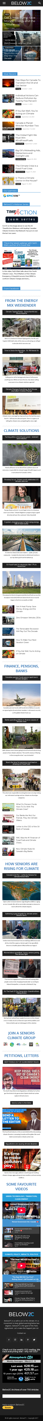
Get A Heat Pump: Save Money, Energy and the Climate (26, 609)
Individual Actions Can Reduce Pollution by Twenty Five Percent (27, 98)
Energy (18, 89)
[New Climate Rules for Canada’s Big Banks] (8, 852)
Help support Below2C (13, 1405)
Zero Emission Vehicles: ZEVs (28, 618)
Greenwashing (20, 159)
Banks (5, 821)
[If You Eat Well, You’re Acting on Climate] (8, 114)
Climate (18, 104)
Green (7, 14)
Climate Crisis (20, 172)
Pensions (6, 810)
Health (18, 184)
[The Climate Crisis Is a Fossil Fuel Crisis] (8, 169)
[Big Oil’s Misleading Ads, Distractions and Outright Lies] (8, 153)
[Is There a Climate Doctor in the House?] (8, 181)
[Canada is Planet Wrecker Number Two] (8, 126)
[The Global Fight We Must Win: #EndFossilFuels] (8, 138)
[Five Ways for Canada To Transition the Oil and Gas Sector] (8, 83)
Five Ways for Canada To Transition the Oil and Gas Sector (28, 83)
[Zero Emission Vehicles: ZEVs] (21, 38)
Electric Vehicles (10, 40)
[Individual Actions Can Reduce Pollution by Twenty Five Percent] (8, 98)
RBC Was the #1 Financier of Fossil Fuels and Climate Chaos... (28, 840)
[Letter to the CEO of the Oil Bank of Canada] (8, 829)
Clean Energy (9, 47)
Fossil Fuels (19, 144)
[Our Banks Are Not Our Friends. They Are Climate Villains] (8, 818)
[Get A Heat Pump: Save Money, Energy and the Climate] (21, 20)
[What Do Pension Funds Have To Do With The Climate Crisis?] (8, 807)
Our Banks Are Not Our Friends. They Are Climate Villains (26, 817)
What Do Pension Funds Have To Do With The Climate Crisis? (26, 806)
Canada (18, 129)
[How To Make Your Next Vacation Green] (31, 53)
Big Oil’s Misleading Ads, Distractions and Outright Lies (28, 153)
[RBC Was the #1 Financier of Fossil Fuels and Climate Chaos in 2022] (8, 841)
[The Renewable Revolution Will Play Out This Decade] (12, 53)
